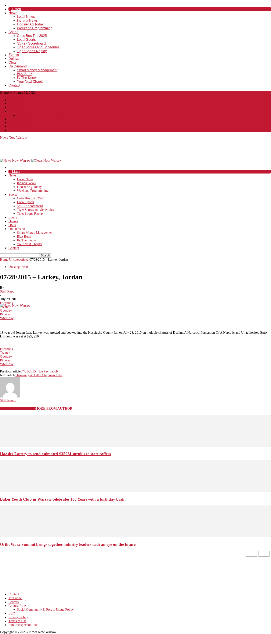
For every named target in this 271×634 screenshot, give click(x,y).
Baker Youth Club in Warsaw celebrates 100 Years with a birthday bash (62, 499)
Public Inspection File (22, 130)
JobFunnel (15, 103)
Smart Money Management (37, 70)
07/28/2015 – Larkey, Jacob (39, 371)
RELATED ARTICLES (17, 408)
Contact (14, 85)
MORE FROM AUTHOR (53, 408)
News (12, 13)
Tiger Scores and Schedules (38, 47)
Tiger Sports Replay (32, 51)
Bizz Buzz (24, 74)
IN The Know (27, 78)
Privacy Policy (18, 123)
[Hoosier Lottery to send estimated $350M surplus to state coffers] (135, 445)
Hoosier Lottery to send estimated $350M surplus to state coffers (55, 454)
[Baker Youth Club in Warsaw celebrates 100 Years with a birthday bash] (135, 491)
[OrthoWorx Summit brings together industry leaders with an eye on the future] (135, 536)
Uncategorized (19, 259)
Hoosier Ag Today (30, 24)
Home (4, 259)
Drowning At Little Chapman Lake (38, 375)
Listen (16, 9)
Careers (13, 107)
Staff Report (8, 291)
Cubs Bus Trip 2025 (32, 36)
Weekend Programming (35, 28)
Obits (12, 62)
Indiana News (27, 20)
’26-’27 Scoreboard (31, 43)
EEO (11, 119)
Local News (26, 16)
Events (13, 55)
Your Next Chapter (31, 81)
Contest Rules (17, 111)
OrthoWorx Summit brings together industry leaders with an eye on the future (68, 544)
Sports (13, 32)
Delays (13, 58)
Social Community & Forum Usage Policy (45, 115)
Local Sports (26, 39)
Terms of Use (17, 126)
